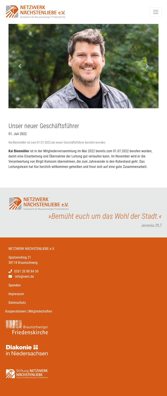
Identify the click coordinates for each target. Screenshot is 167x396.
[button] (19, 66)
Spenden (14, 285)
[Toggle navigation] (156, 12)
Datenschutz (17, 303)
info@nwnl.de (24, 276)
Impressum (16, 294)
